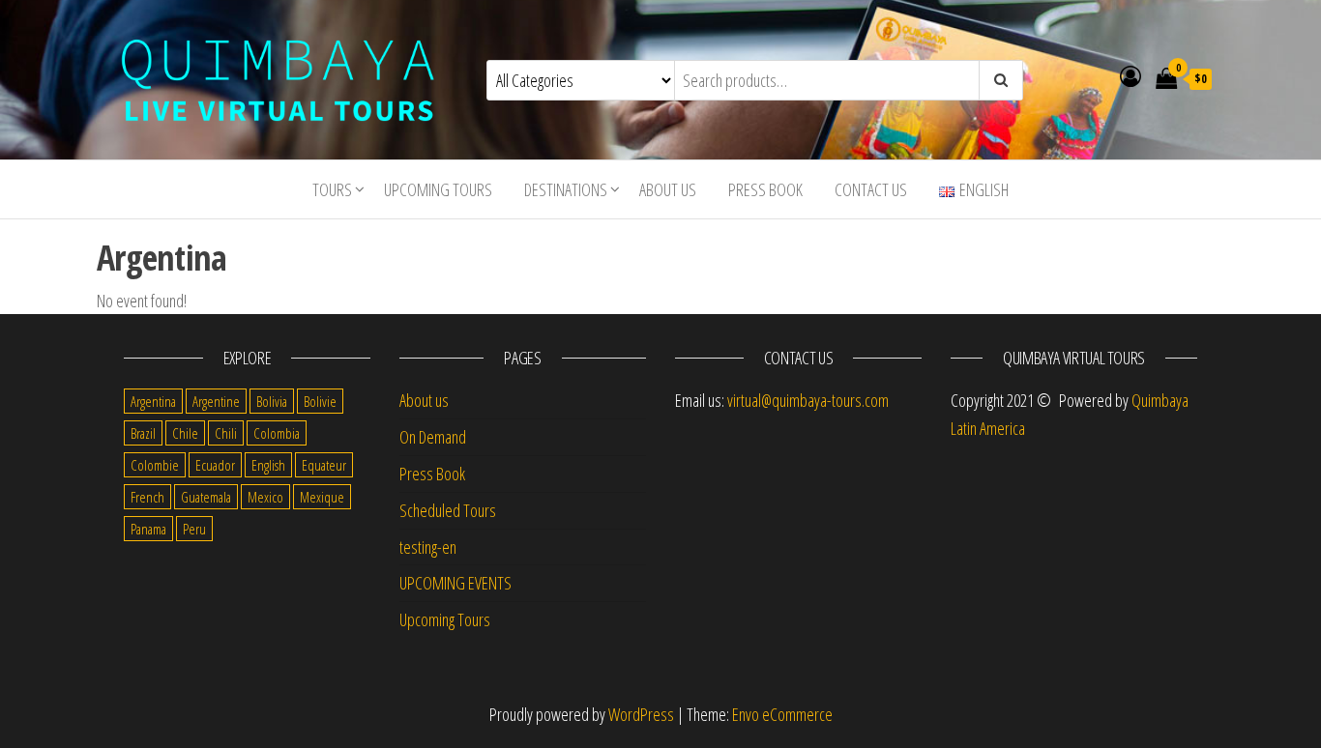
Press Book (765, 189)
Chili (226, 433)
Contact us (871, 189)
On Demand (432, 436)
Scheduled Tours (447, 510)
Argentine (216, 401)
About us (667, 189)
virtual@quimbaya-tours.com (808, 400)
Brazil (143, 433)
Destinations (565, 189)
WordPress (641, 714)
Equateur (324, 465)
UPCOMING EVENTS (455, 582)
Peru (194, 528)
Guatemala (206, 496)
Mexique (322, 496)
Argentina (153, 401)
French (147, 496)
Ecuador (215, 465)
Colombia (276, 433)
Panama (148, 528)
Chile (185, 433)
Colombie (155, 465)
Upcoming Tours (438, 189)
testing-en (427, 547)
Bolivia (271, 401)
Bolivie (320, 401)
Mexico (265, 496)
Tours (332, 189)
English (268, 465)
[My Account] (1130, 75)
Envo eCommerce (782, 714)
